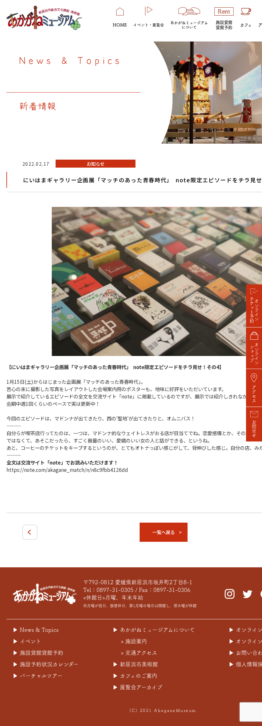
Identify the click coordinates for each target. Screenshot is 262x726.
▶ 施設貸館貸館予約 (38, 652)
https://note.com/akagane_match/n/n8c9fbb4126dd (67, 469)
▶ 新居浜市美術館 (135, 664)
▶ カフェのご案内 (135, 675)
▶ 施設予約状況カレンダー (46, 664)
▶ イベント (27, 641)
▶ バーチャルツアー (38, 675)
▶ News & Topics (35, 629)
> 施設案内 (134, 641)
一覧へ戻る (163, 532)
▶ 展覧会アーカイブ (137, 687)
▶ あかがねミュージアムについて (154, 629)
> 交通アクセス (139, 652)
